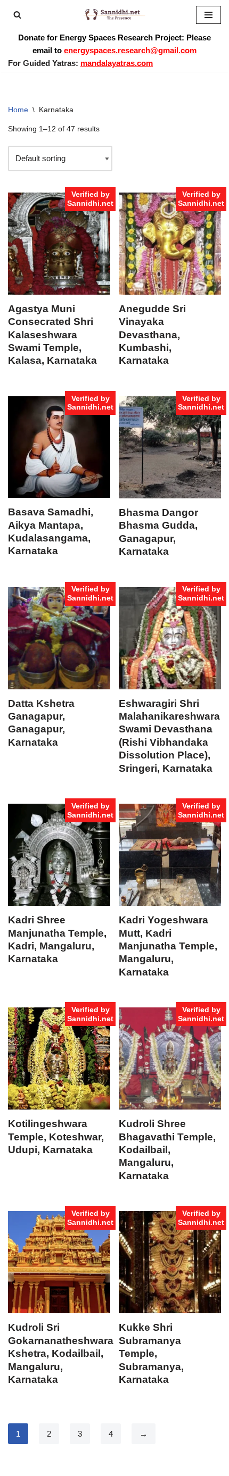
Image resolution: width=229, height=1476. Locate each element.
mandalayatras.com (116, 63)
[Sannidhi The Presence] (114, 14)
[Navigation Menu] (208, 15)
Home (18, 109)
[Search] (17, 15)
